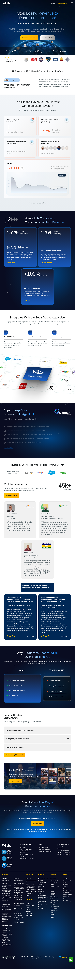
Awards (65, 903)
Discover (27, 300)
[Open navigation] (71, 3)
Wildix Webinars (54, 906)
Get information (46, 262)
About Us (65, 879)
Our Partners (66, 889)
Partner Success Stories (52, 916)
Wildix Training (54, 897)
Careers (65, 899)
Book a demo (62, 3)
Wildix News (66, 884)
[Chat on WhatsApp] (71, 959)
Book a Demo (66, 896)
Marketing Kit (54, 908)
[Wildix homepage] (6, 3)
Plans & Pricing (67, 901)
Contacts (65, 886)
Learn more (11, 262)
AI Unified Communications (7, 879)
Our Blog (40, 908)
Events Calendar (67, 894)
